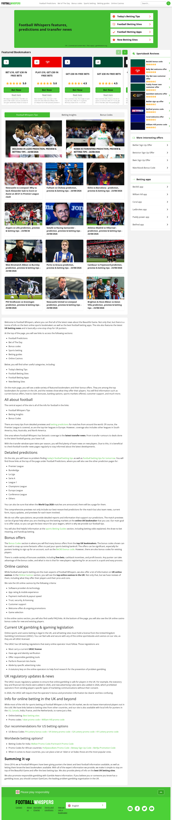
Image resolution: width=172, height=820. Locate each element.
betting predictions (59, 424)
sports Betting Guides (56, 528)
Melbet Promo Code (40, 743)
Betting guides (103, 3)
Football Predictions (47, 3)
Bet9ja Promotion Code (104, 747)
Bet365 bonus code (65, 549)
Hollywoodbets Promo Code (56, 747)
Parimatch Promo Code (62, 743)
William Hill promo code (53, 719)
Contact (19, 807)
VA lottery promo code (59, 731)
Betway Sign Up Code (81, 747)
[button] (118, 52)
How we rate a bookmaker (62, 810)
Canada (15, 710)
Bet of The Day (64, 3)
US (9, 710)
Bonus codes (77, 3)
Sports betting (90, 3)
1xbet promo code (31, 719)
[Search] (168, 3)
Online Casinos (117, 3)
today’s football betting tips (60, 458)
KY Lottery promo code (107, 731)
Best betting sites (31, 715)
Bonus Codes (15, 543)
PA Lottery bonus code (36, 731)
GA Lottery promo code (83, 731)
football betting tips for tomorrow (99, 458)
